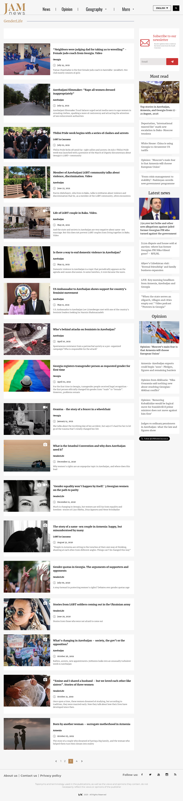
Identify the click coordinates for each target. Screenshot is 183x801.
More (126, 9)
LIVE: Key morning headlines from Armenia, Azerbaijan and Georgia (158, 283)
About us (10, 775)
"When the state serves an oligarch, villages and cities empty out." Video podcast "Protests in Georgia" (156, 301)
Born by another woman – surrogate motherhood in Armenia (91, 724)
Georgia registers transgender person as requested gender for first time (91, 367)
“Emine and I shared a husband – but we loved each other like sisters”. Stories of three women (92, 682)
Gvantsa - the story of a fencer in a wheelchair (82, 409)
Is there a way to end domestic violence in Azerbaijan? (87, 252)
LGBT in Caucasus (62, 139)
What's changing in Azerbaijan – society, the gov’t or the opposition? (89, 642)
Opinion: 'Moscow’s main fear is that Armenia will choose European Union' (158, 163)
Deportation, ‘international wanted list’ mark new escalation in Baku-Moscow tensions (157, 128)
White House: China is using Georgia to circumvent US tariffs (157, 147)
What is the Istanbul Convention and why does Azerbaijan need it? (89, 447)
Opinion (67, 9)
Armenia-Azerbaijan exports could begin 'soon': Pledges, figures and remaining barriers (158, 367)
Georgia (57, 59)
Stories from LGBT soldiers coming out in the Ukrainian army (91, 604)
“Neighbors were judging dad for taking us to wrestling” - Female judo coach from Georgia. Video (89, 51)
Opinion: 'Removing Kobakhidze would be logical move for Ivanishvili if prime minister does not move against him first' (159, 407)
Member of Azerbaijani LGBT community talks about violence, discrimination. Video (86, 174)
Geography (94, 9)
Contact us (29, 775)
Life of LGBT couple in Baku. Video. (75, 213)
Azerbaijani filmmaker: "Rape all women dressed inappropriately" (84, 91)
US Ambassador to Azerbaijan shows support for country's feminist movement (89, 290)
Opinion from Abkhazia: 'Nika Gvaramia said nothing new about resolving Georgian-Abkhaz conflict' (158, 385)
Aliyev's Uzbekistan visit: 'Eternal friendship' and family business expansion (158, 267)
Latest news (159, 193)
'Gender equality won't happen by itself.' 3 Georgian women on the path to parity (91, 488)
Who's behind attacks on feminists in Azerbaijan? (84, 329)
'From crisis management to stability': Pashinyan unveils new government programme (158, 180)
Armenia (57, 730)
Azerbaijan (58, 100)
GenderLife (58, 456)
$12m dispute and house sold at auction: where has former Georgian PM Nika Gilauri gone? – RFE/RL (159, 248)
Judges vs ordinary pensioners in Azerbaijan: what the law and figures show (159, 427)
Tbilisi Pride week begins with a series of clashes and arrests (91, 133)
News (46, 9)
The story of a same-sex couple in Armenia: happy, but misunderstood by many (87, 528)
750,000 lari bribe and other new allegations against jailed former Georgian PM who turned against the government (158, 228)
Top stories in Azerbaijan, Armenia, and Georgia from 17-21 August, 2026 (158, 110)
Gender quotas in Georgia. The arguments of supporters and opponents (90, 568)
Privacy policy (50, 775)
